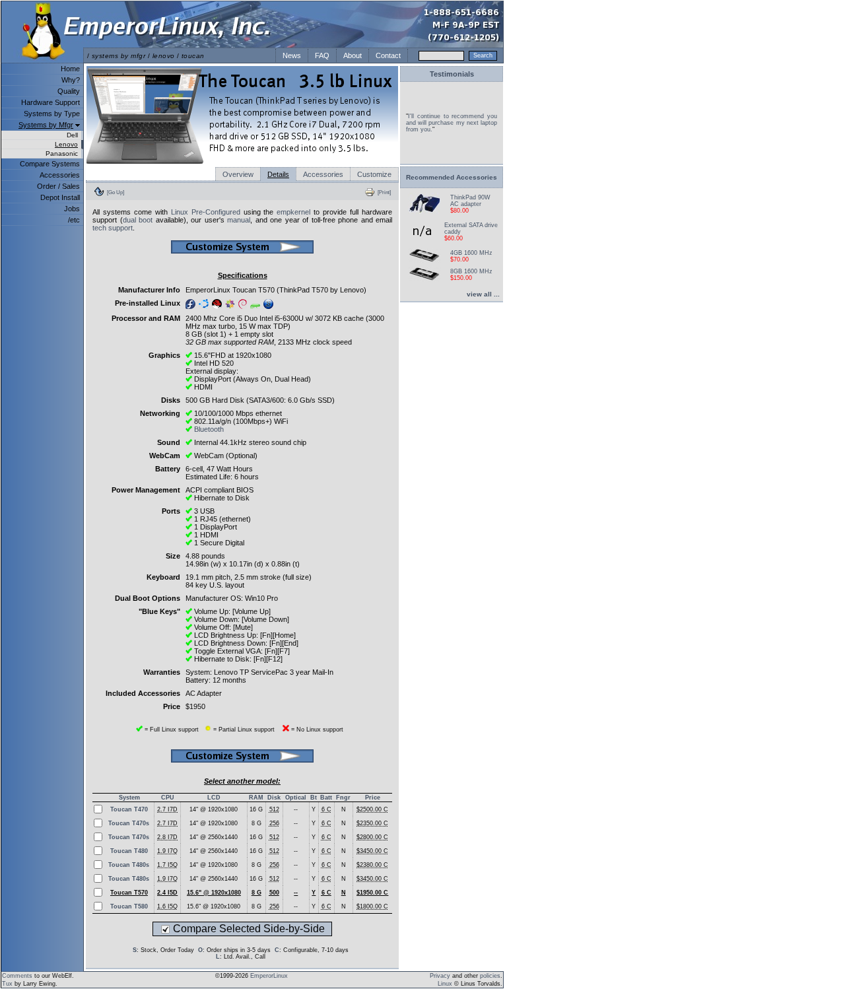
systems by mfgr (118, 55)
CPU (167, 797)
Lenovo (66, 144)
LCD (213, 797)
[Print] (384, 192)
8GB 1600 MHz (471, 271)
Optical (295, 797)
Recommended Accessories (451, 177)
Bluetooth (209, 429)
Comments (17, 975)
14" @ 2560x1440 (213, 837)
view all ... (483, 294)
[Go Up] (115, 192)
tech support (112, 228)
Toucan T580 (129, 906)
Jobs (72, 209)
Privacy (440, 975)
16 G (256, 809)
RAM (256, 797)
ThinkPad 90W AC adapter (470, 200)
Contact (388, 55)
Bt (313, 797)
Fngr (343, 797)
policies (490, 975)
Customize (374, 174)
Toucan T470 (129, 809)
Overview (238, 174)
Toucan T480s (128, 865)
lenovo (163, 55)
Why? (70, 80)
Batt (326, 797)
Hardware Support (50, 102)
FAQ (322, 55)
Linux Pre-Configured (205, 212)
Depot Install (60, 197)
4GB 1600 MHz (471, 253)
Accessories (60, 175)
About (352, 55)
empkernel (293, 212)
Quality (68, 91)
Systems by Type (52, 114)
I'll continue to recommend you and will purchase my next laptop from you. (451, 123)
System (129, 797)
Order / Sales (58, 186)
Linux (445, 983)
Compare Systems (50, 164)
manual (238, 220)
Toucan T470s (128, 823)
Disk (274, 797)
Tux (7, 983)
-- (296, 809)
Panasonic (62, 153)
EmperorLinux (269, 975)
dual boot (138, 220)
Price (372, 797)
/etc (74, 220)
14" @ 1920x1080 (213, 809)
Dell (72, 135)
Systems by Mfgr (45, 125)
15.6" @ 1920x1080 (213, 906)
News (292, 55)
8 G (256, 823)
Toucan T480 (129, 851)
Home (70, 69)
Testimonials (452, 74)
